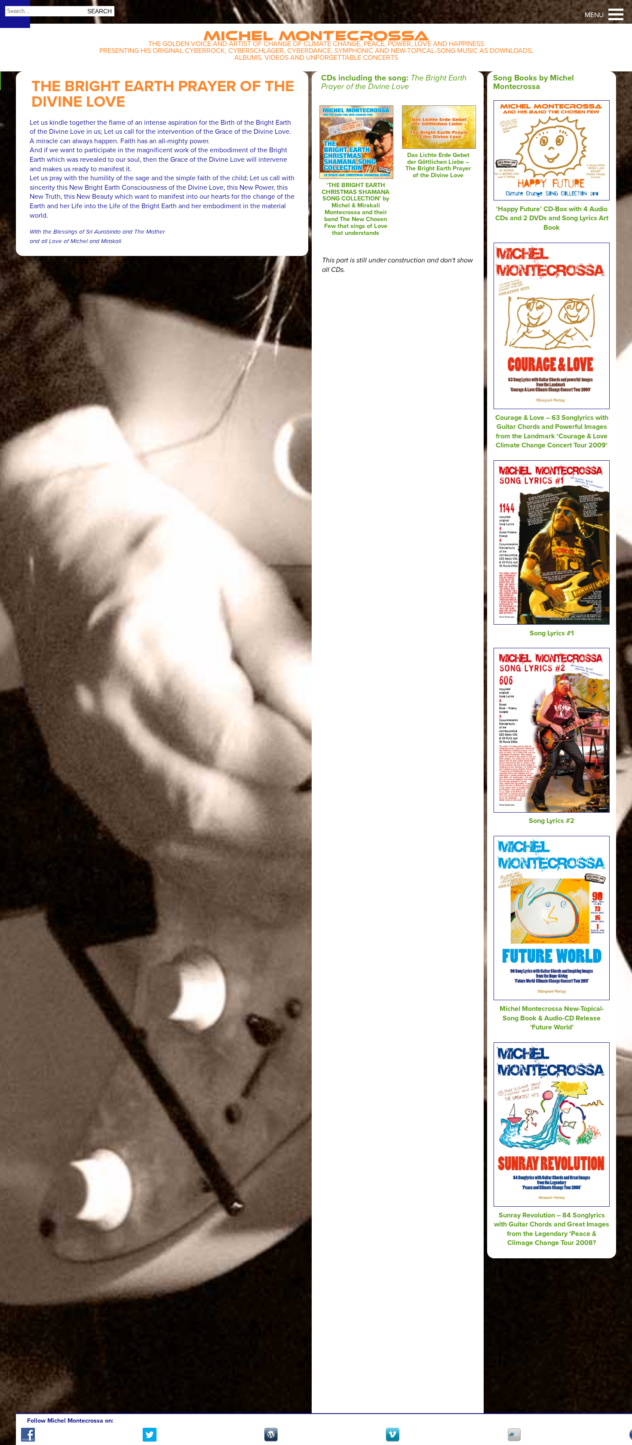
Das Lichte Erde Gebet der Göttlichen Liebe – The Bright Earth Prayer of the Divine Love (438, 165)
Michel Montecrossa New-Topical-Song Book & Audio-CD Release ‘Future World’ (552, 1018)
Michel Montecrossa (316, 33)
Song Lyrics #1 (552, 633)
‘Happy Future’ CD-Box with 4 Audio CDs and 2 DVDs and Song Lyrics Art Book (551, 218)
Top (615, 1413)
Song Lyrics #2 (551, 820)
